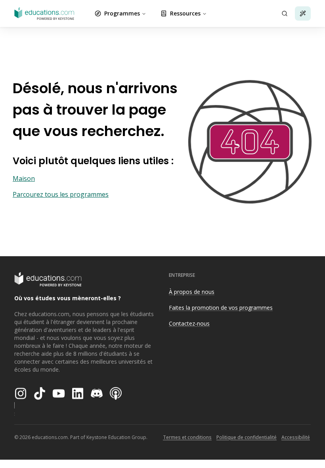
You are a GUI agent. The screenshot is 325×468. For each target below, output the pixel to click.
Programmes (122, 13)
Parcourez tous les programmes (61, 194)
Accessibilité (295, 437)
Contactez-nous (189, 323)
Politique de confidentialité (246, 437)
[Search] (284, 13)
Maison (24, 178)
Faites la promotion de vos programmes (221, 307)
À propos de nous (191, 291)
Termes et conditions (187, 437)
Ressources (185, 13)
